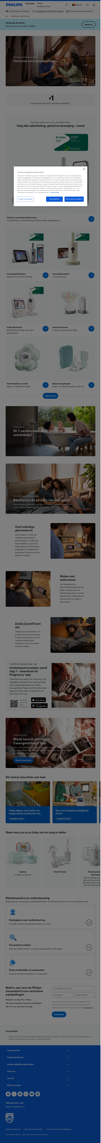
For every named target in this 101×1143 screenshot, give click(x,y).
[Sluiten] (83, 169)
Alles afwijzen (54, 199)
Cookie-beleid (53, 192)
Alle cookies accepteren (73, 199)
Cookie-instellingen (25, 199)
